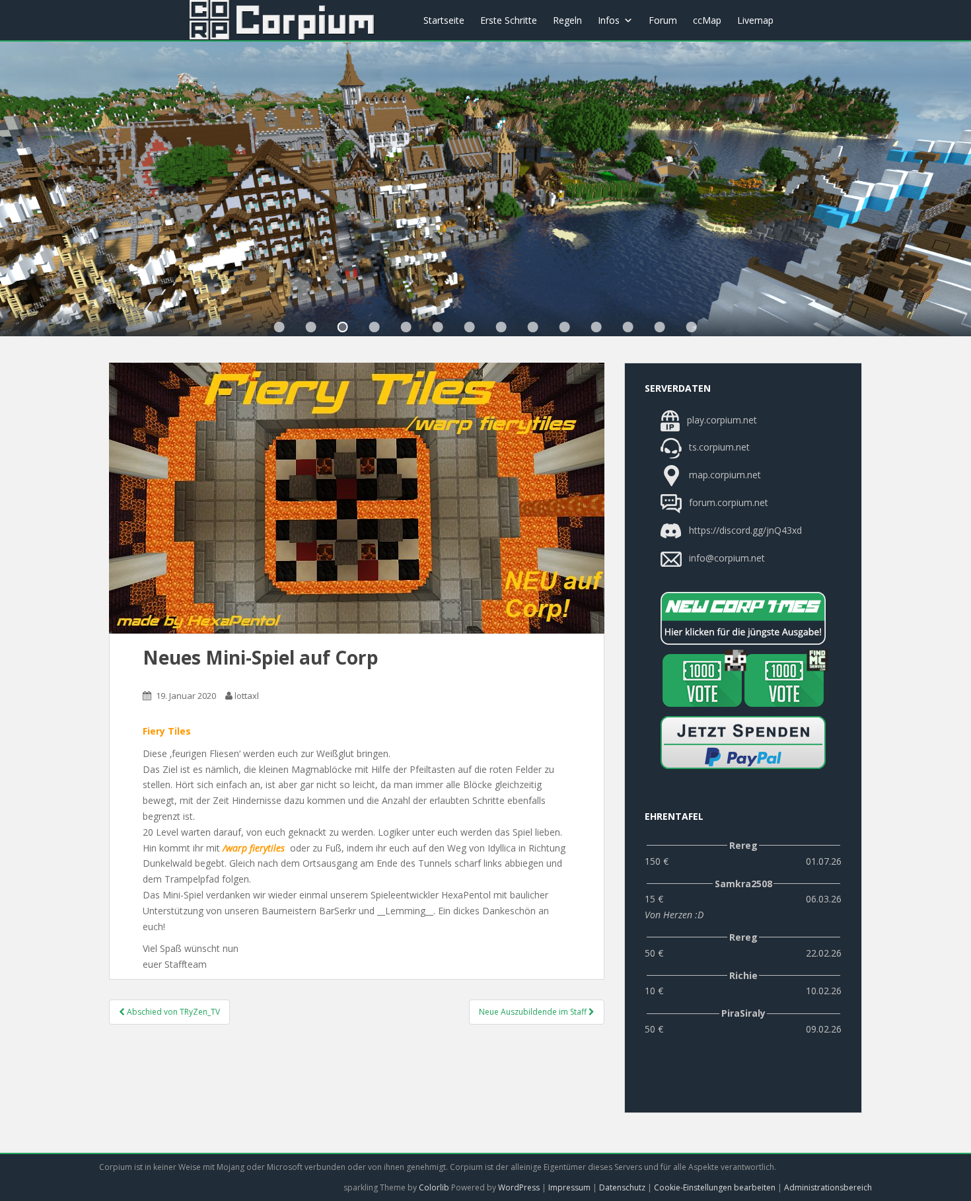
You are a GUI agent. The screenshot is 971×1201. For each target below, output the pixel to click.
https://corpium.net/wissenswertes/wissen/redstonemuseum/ (533, 327)
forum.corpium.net (727, 502)
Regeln (567, 20)
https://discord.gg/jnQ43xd (744, 530)
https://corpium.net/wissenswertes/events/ (374, 327)
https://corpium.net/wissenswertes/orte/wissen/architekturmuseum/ (279, 327)
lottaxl (246, 696)
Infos (609, 20)
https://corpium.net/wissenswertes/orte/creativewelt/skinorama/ (564, 327)
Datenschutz (622, 1187)
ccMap (707, 20)
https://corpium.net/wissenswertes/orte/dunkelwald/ (343, 327)
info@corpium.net (727, 558)
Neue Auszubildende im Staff (534, 1011)
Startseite (443, 20)
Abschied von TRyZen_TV (172, 1011)
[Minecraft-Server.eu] (702, 680)
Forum (663, 20)
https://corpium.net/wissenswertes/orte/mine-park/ (469, 327)
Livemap (755, 20)
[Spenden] (743, 742)
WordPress (519, 1187)
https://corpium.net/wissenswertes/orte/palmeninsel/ (501, 327)
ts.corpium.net (718, 447)
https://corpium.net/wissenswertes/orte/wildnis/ (406, 327)
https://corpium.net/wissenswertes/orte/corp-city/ (311, 327)
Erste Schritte (508, 20)
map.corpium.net (723, 474)
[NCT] (743, 618)
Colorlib (434, 1187)
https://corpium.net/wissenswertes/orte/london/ (438, 327)
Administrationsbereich (828, 1187)
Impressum (569, 1187)
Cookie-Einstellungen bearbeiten (714, 1187)
